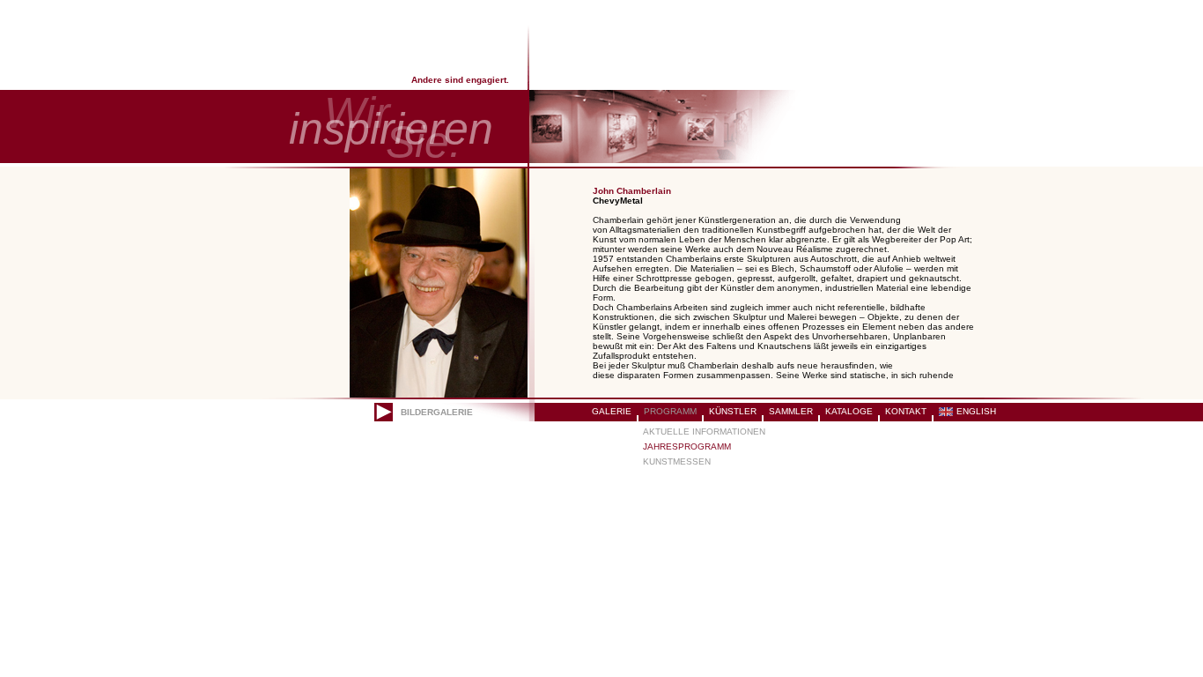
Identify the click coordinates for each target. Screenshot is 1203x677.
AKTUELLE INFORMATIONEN (704, 431)
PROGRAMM (670, 411)
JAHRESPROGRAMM (687, 446)
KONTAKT (905, 411)
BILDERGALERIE (437, 412)
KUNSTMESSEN (677, 461)
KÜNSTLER (732, 411)
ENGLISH (976, 411)
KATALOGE (849, 411)
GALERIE (611, 411)
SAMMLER (791, 411)
